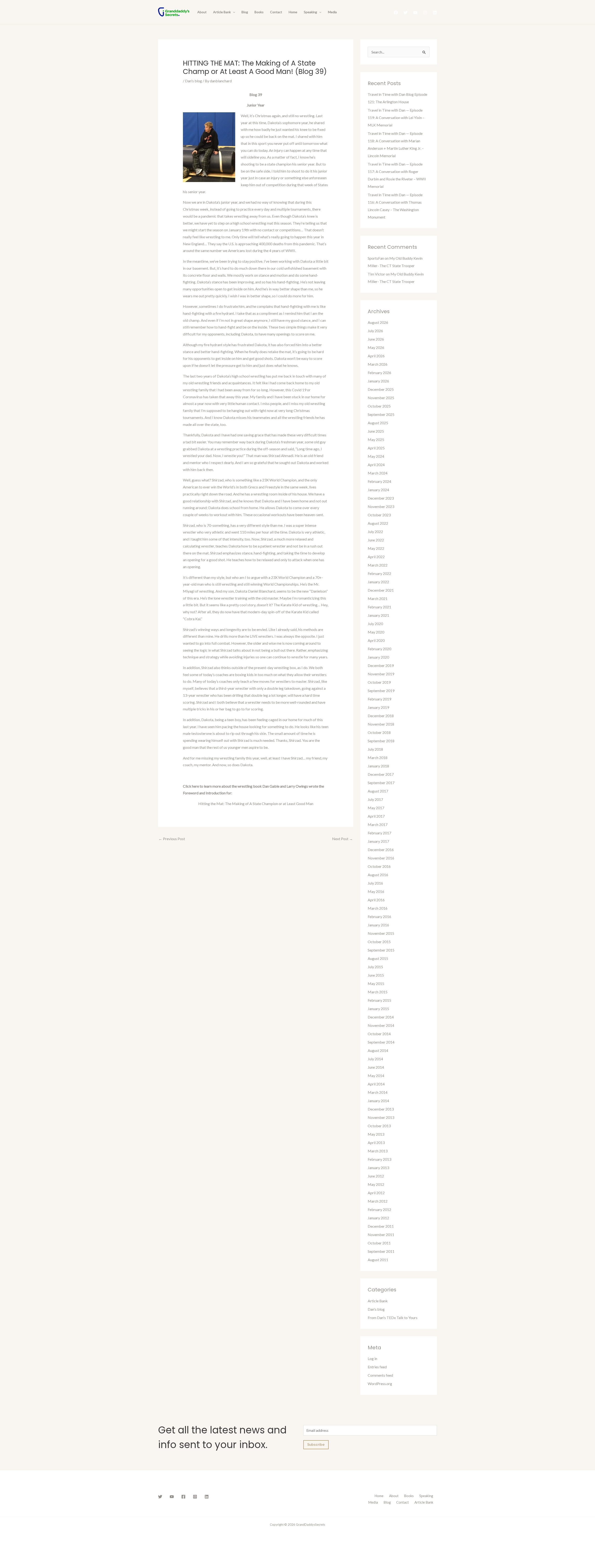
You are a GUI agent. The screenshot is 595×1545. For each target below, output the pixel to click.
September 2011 (381, 1251)
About (202, 12)
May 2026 (376, 347)
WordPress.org (380, 1383)
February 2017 (379, 833)
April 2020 (376, 640)
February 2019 (379, 699)
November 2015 (381, 933)
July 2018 (375, 749)
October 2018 (379, 732)
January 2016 (378, 925)
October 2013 (379, 1126)
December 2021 (381, 590)
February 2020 (379, 649)
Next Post (342, 838)
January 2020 (378, 657)
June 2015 (376, 975)
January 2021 (378, 615)
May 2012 (376, 1184)
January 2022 (378, 582)
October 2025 (379, 406)
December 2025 (381, 389)
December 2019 (381, 665)
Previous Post (172, 838)
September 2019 (381, 690)
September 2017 (381, 782)
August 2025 (378, 423)
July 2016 (375, 883)
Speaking (310, 12)
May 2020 (376, 632)
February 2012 (379, 1209)
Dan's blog (193, 81)
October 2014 (379, 1033)
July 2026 (375, 330)
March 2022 (377, 565)
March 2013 (377, 1151)
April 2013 (376, 1142)
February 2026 (379, 372)
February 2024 (379, 481)
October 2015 (379, 941)
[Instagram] (425, 12)
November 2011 (381, 1234)
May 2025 (376, 439)
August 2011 (378, 1259)
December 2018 (381, 715)
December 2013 (381, 1109)
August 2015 (378, 958)
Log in (372, 1358)
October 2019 (379, 682)
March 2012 (377, 1201)
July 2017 (375, 799)
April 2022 (376, 556)
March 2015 (377, 992)
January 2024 (378, 489)
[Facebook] (396, 12)
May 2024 (376, 456)
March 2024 (377, 473)
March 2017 (377, 824)
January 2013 (378, 1167)
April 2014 (376, 1084)
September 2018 (381, 741)
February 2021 (379, 607)
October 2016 (379, 866)
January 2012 (378, 1218)
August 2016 (378, 874)
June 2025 (376, 431)
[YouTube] (415, 12)
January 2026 (378, 381)
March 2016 (377, 908)
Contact (276, 12)
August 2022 (378, 523)
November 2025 (381, 397)
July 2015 (375, 967)
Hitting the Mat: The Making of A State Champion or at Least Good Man (255, 803)
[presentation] (233, 12)
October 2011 (379, 1243)
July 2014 (375, 1059)
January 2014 (378, 1100)
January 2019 (378, 707)
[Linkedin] (435, 12)
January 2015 (378, 1008)
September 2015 (381, 950)
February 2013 (379, 1159)
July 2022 (375, 531)
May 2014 (376, 1075)
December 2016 (381, 849)
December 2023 (381, 498)
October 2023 (379, 515)
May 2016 (376, 891)
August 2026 (378, 322)
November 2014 (381, 1025)
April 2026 (376, 356)
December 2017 (381, 774)
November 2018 (381, 724)
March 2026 (377, 364)
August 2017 (378, 791)
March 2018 (377, 757)
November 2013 (381, 1117)
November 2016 (381, 858)
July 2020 (375, 623)
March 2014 (377, 1092)
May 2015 (376, 983)
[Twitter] (405, 12)
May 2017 (376, 808)
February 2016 (379, 916)
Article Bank (222, 12)
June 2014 (376, 1067)
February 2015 (379, 1000)
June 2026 (376, 339)
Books (259, 12)
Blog (244, 12)
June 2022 (376, 540)
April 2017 (376, 816)
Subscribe (316, 1444)
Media (332, 12)
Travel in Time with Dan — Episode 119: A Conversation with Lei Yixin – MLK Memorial (396, 117)
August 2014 (378, 1050)
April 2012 (376, 1192)
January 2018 (378, 766)
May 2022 (376, 548)
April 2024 (376, 464)
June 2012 (376, 1176)
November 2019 (381, 674)
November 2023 (381, 506)
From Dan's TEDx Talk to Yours (392, 1317)
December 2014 (381, 1017)
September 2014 (381, 1042)
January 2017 (378, 841)
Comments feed (380, 1375)
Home (293, 12)
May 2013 (376, 1134)
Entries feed (377, 1367)
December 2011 (381, 1226)
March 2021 (377, 598)
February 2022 (379, 573)
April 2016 (376, 900)
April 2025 (376, 448)
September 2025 (381, 414)
